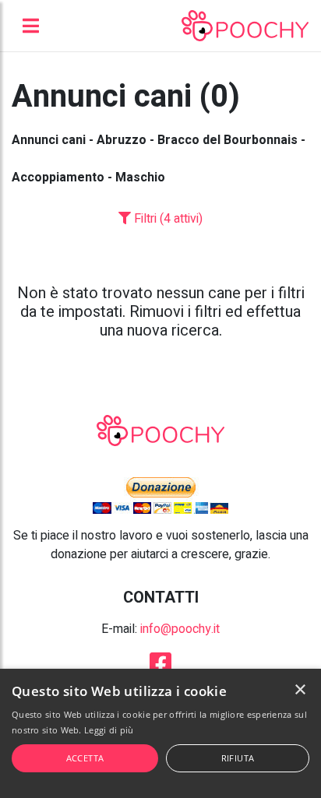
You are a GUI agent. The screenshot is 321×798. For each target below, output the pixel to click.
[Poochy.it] (245, 25)
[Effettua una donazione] (160, 495)
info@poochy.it (180, 629)
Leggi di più (109, 730)
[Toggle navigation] (30, 26)
